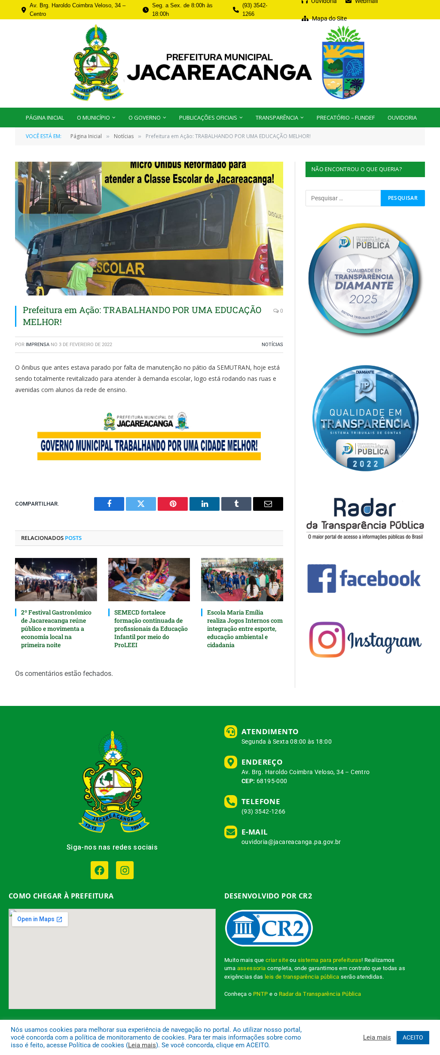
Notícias (272, 344)
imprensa (37, 344)
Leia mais (142, 1045)
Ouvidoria (402, 117)
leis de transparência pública (302, 977)
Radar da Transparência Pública (320, 994)
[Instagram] (125, 870)
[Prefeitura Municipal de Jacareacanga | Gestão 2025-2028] (220, 63)
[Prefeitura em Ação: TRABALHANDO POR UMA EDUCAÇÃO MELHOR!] (149, 228)
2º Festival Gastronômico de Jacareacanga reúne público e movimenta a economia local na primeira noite (56, 628)
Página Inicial (45, 117)
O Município (93, 117)
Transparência (277, 117)
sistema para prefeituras (330, 960)
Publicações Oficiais (208, 117)
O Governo (144, 117)
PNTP (260, 994)
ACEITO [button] (413, 1037)
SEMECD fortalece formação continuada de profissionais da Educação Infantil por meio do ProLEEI (151, 628)
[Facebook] (99, 870)
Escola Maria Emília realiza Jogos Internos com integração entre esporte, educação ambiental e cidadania (245, 628)
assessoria (251, 968)
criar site (277, 960)
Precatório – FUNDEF (346, 117)
